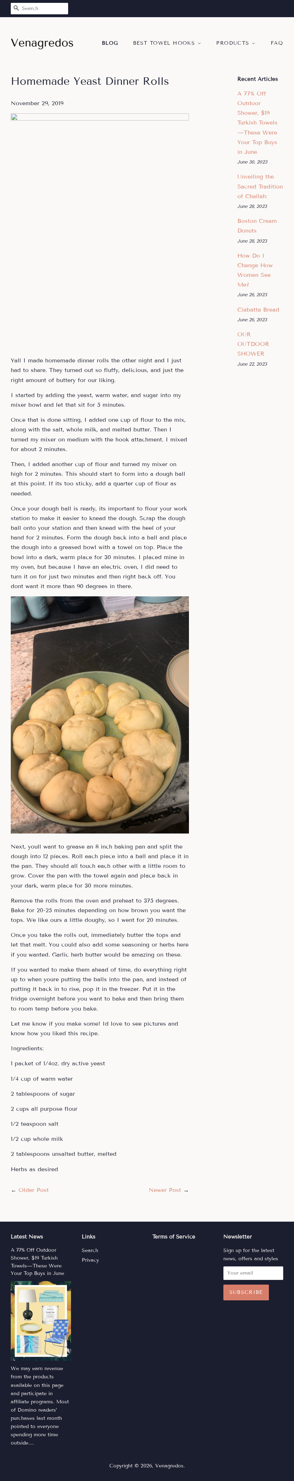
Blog (110, 43)
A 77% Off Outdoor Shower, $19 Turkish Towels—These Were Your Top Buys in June (257, 122)
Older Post (34, 1190)
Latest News (27, 1236)
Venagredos (169, 1466)
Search (90, 1250)
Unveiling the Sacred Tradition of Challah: (260, 186)
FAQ (277, 43)
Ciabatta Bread (258, 309)
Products (234, 43)
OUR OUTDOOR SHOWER (253, 344)
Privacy (90, 1260)
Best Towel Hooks (165, 43)
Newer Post (165, 1190)
